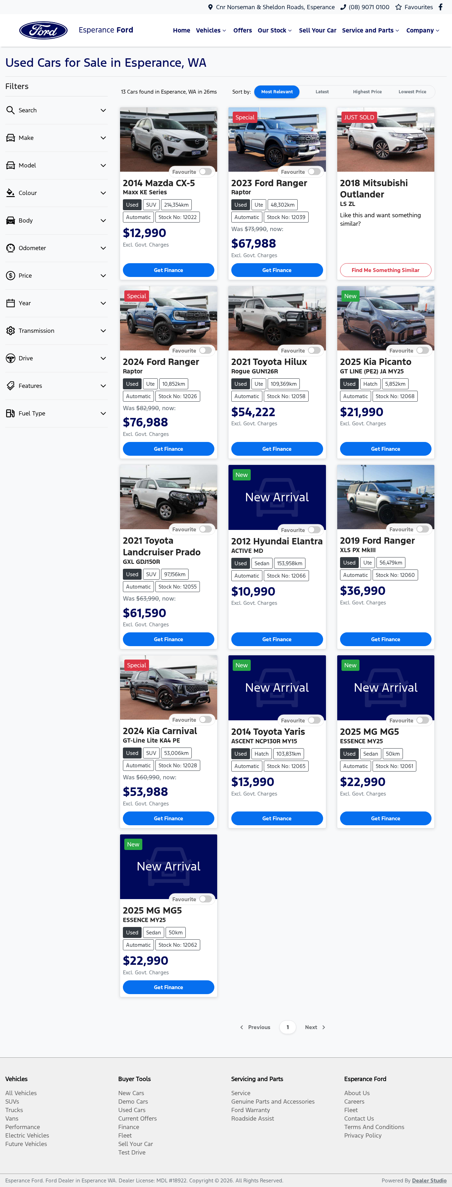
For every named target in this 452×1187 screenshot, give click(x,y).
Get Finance (168, 270)
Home (181, 30)
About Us (357, 1093)
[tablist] (344, 92)
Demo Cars (133, 1101)
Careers (354, 1101)
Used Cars (131, 1110)
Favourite (184, 171)
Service (240, 1093)
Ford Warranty (250, 1110)
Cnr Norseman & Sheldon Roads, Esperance (275, 7)
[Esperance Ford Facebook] (442, 7)
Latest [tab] (322, 92)
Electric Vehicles (27, 1135)
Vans (11, 1118)
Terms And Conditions (374, 1127)
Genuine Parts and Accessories (273, 1101)
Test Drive (131, 1152)
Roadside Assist (252, 1118)
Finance (128, 1127)
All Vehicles (21, 1093)
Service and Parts (368, 30)
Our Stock (272, 30)
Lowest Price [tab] (412, 92)
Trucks (14, 1110)
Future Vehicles (26, 1144)
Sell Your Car (318, 30)
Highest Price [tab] (367, 92)
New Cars (131, 1093)
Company (420, 30)
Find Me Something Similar (386, 270)
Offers (242, 30)
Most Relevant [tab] (277, 92)
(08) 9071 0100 (369, 7)
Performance (22, 1127)
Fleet (125, 1135)
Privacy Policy (363, 1135)
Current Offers (137, 1118)
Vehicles (208, 30)
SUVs (12, 1101)
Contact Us (359, 1118)
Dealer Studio (429, 1180)
